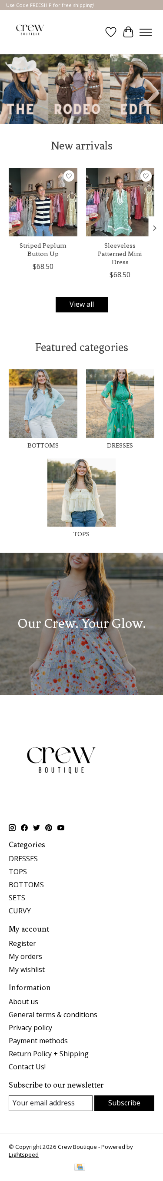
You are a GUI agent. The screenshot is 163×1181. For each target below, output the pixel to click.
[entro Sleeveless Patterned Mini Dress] (120, 202)
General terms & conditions (53, 1014)
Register (22, 943)
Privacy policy (30, 1027)
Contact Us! (27, 1067)
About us (23, 1001)
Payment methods (38, 1040)
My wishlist (27, 969)
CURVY (20, 911)
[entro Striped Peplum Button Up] (43, 202)
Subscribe (124, 1103)
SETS (17, 897)
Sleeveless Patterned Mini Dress (120, 254)
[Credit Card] (79, 1168)
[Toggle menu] (145, 32)
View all (82, 304)
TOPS (81, 534)
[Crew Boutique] (30, 32)
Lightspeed (24, 1154)
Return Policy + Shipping (49, 1053)
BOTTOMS (43, 445)
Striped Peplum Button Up (43, 250)
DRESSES (120, 445)
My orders (25, 956)
